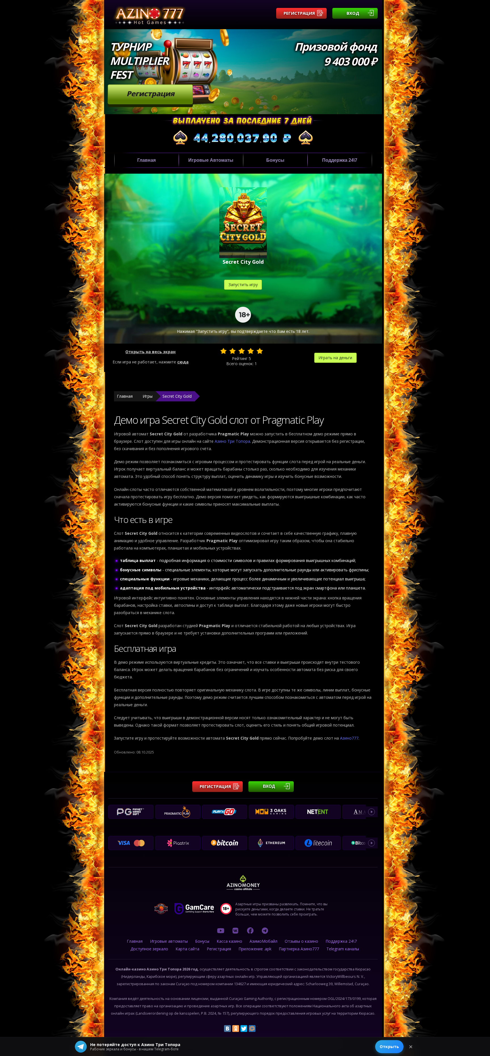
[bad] (223, 351)
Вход (353, 13)
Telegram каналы (342, 948)
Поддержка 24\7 (339, 160)
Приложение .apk (254, 948)
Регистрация (299, 13)
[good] (251, 351)
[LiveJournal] (260, 1028)
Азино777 (349, 738)
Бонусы (275, 160)
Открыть (389, 1046)
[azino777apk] (265, 930)
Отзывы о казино (301, 941)
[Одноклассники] (235, 1028)
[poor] (232, 351)
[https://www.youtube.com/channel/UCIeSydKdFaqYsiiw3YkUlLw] (221, 930)
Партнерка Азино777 (299, 948)
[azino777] (235, 930)
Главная (146, 160)
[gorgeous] (260, 351)
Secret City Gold (177, 396)
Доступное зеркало (149, 948)
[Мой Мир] (252, 1028)
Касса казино (229, 941)
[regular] (241, 351)
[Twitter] (243, 1028)
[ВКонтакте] (227, 1028)
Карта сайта (187, 948)
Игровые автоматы (210, 160)
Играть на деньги (335, 357)
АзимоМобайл (263, 941)
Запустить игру (243, 284)
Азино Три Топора (232, 441)
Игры (148, 396)
